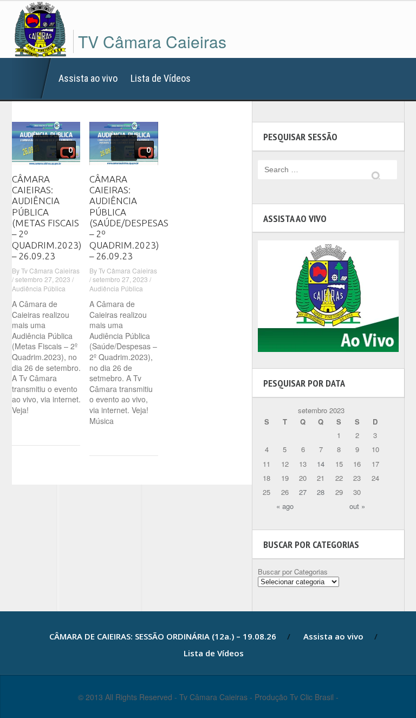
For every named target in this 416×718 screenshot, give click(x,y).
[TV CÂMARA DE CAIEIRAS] (40, 27)
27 (303, 492)
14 (320, 464)
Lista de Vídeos (161, 78)
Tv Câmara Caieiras (50, 270)
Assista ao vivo (88, 78)
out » (357, 506)
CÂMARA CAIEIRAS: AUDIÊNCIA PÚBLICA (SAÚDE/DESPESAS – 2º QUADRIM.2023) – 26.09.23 (128, 218)
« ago (285, 506)
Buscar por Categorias (293, 571)
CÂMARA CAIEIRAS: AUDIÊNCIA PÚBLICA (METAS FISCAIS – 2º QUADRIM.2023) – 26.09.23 (46, 218)
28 (320, 492)
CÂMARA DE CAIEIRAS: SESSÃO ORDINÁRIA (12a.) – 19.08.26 (32, 78)
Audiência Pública (39, 288)
